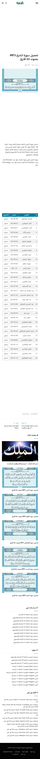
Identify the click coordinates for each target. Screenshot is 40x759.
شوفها (34, 650)
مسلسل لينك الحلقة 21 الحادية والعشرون (25, 642)
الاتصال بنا (15, 754)
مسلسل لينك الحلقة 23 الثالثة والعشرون (26, 636)
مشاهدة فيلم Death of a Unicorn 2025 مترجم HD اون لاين (21, 700)
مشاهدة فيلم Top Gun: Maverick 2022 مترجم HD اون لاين (21, 714)
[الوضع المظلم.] (6, 3)
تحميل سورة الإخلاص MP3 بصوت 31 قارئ (24, 543)
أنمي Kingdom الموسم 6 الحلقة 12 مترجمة (25, 675)
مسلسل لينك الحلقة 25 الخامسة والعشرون (25, 630)
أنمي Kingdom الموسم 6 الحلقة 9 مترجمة (25, 685)
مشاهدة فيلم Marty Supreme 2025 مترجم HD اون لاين (21, 721)
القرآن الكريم (34, 414)
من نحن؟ (23, 754)
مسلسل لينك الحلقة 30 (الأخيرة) (28, 614)
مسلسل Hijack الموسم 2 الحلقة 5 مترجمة (25, 666)
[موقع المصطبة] (20, 3)
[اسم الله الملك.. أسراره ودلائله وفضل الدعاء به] (20, 451)
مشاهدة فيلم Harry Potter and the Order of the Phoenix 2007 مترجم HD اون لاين (22, 725)
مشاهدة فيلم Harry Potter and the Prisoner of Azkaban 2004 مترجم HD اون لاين (20, 705)
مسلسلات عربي (31, 608)
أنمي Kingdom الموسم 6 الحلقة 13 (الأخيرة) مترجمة (22, 672)
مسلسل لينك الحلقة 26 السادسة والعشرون (25, 627)
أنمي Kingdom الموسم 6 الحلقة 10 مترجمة (25, 681)
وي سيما (32, 751)
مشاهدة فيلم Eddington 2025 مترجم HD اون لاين (22, 735)
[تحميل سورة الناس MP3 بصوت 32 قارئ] (20, 477)
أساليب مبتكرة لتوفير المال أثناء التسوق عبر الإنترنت (29, 427)
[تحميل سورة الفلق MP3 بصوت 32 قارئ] (20, 504)
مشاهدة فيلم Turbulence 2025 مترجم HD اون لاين (22, 729)
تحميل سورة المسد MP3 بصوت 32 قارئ (24, 569)
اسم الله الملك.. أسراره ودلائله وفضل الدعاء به (22, 464)
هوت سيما (25, 751)
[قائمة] (37, 3)
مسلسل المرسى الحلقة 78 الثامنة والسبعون (24, 660)
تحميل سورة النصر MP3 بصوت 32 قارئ (25, 595)
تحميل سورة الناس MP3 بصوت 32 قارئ (25, 490)
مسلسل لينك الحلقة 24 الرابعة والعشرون (26, 633)
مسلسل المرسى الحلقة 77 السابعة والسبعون (24, 663)
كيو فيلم (17, 751)
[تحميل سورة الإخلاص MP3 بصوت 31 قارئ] (20, 530)
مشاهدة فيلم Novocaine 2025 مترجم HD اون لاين (22, 732)
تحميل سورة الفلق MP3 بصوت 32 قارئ (25, 516)
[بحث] (3, 3)
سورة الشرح (26, 414)
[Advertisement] (20, 29)
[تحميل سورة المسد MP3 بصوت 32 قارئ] (20, 556)
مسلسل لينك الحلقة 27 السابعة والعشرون (25, 624)
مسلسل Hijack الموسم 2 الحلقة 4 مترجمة (25, 669)
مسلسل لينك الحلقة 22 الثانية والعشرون (26, 639)
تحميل (6, 219)
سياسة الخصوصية (8, 751)
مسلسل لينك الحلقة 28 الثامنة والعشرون (25, 621)
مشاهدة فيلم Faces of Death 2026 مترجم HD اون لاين (21, 710)
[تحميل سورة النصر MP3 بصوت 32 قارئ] (20, 583)
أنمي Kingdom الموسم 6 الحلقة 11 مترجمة (25, 678)
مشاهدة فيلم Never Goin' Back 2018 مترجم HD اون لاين (20, 718)
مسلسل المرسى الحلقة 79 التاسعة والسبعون (24, 657)
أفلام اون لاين (31, 692)
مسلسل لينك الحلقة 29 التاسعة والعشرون (25, 617)
